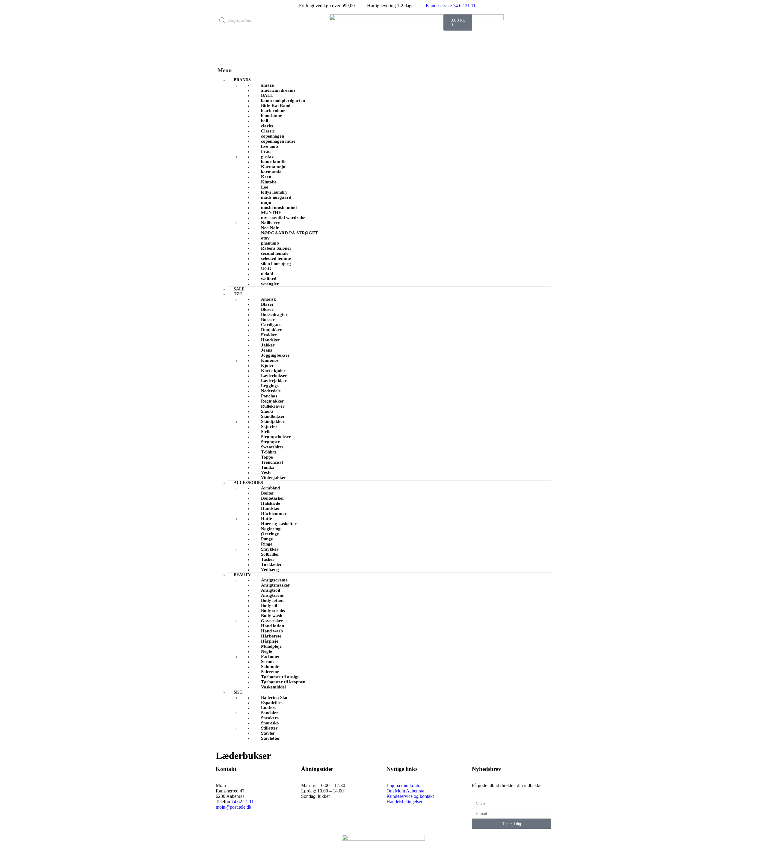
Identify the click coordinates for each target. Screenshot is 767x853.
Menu (225, 70)
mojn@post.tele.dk (233, 807)
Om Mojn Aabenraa (405, 790)
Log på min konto (403, 785)
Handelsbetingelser (404, 801)
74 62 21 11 (242, 801)
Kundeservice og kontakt (410, 796)
